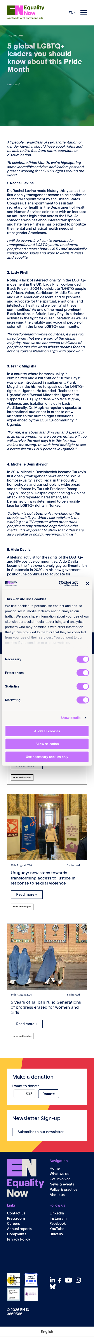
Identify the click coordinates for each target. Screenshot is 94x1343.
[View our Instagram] (79, 1280)
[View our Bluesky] (54, 1286)
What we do (60, 1174)
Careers (13, 1223)
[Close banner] (87, 583)
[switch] (83, 672)
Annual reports (19, 1229)
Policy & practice (63, 1189)
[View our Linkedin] (53, 1280)
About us (57, 1195)
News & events (62, 1184)
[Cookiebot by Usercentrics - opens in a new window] (59, 583)
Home (55, 1168)
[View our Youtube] (70, 1280)
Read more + (26, 894)
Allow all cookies (47, 731)
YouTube (57, 1229)
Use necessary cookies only (47, 756)
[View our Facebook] (61, 1280)
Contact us (16, 1213)
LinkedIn (57, 1213)
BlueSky (56, 1234)
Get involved (60, 1179)
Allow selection (47, 744)
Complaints (16, 1234)
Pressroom (16, 1218)
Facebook (58, 1223)
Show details (70, 718)
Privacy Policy (18, 1239)
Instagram (58, 1218)
